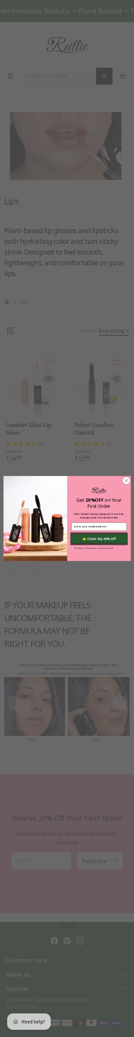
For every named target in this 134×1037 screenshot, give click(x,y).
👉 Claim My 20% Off (98, 538)
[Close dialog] (126, 480)
